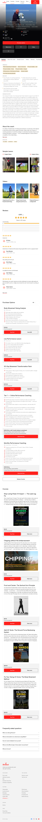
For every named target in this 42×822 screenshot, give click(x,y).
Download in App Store (7, 780)
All (33, 302)
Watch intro (8, 47)
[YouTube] (38, 819)
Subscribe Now (21, 436)
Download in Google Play (7, 782)
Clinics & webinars (25, 791)
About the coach (11, 59)
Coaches (12, 1)
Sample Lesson (20, 59)
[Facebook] (31, 819)
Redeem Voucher (21, 479)
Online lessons (24, 789)
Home (7, 1)
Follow (33, 47)
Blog (3, 778)
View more (29, 534)
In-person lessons (6, 791)
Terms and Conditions (6, 812)
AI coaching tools (25, 794)
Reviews (33, 59)
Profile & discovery (25, 796)
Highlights (3, 59)
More (27, 1)
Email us (4, 805)
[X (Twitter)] (36, 819)
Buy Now (12, 332)
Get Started (35, 2)
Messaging (5, 792)
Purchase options (21, 42)
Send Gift (29, 332)
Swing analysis (5, 789)
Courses (17, 1)
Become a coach (22, 2)
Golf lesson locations (6, 777)
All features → (5, 798)
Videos (27, 59)
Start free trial (24, 777)
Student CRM (5, 796)
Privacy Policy (5, 811)
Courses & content (6, 794)
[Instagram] (34, 819)
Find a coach (5, 775)
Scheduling (24, 792)
